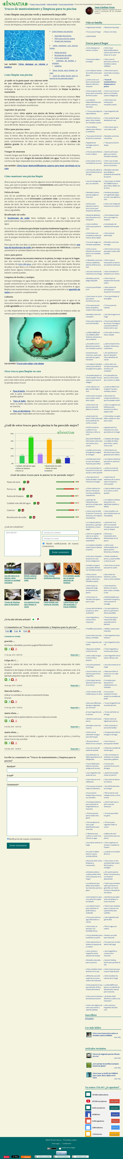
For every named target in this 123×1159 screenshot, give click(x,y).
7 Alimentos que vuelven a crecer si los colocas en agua (93, 836)
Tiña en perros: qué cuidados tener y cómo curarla (112, 795)
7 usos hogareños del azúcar (93, 643)
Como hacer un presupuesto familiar (111, 742)
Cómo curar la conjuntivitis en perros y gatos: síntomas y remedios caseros (94, 577)
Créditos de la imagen (68, 1147)
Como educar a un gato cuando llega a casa (93, 389)
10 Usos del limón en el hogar (111, 713)
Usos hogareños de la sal (112, 643)
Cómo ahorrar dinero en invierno (112, 780)
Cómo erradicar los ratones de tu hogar (111, 977)
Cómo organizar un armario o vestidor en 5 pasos (111, 844)
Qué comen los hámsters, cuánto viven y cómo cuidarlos (112, 576)
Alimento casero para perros (93, 720)
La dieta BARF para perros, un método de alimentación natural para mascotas (112, 988)
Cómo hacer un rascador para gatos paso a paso (93, 599)
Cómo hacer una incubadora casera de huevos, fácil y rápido (93, 235)
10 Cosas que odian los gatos (111, 814)
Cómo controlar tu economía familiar (111, 726)
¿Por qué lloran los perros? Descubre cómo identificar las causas (111, 356)
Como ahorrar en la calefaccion (93, 780)
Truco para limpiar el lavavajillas (111, 297)
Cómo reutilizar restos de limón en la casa (94, 970)
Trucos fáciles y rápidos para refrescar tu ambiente (93, 129)
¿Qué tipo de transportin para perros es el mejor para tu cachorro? (94, 503)
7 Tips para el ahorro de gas (111, 144)
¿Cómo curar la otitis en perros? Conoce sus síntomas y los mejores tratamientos (94, 514)
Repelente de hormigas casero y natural (92, 145)
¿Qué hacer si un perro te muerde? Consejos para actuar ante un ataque (111, 525)
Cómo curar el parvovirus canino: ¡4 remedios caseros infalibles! (111, 62)
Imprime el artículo (63, 1156)
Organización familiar (93, 27)
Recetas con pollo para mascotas (110, 936)
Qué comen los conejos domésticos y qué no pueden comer (112, 398)
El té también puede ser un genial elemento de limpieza (71, 579)
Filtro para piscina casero (65, 38)
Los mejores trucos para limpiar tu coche (31, 604)
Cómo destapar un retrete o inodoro (93, 49)
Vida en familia (52, 4)
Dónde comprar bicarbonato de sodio (30, 578)
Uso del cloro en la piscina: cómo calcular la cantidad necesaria (12, 579)
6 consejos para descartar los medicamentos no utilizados (110, 683)
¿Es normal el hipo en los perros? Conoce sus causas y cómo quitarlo (94, 470)
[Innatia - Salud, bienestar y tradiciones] (15, 3)
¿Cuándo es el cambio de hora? (112, 853)
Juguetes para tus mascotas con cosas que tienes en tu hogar (112, 429)
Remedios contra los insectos (93, 726)
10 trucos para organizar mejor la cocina (110, 824)
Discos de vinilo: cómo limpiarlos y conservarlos (94, 863)
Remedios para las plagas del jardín (92, 279)
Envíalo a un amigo (44, 1156)
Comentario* (13, 784)
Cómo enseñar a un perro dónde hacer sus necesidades (112, 513)
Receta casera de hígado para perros (110, 720)
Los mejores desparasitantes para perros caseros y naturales (93, 103)
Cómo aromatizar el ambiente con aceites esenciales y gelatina (111, 757)
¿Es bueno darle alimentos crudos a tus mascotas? (112, 998)
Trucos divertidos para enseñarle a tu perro (94, 936)
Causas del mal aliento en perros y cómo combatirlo (94, 610)
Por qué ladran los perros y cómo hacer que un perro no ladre (112, 377)
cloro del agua (24, 264)
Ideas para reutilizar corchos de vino (93, 650)
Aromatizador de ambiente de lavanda (111, 225)
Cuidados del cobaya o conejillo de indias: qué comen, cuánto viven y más (111, 442)
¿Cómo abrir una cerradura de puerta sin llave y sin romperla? (111, 367)
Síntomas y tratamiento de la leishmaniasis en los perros (111, 537)
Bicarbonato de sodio (63, 55)
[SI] (24, 482)
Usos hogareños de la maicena (112, 636)
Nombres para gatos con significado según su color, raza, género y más (112, 195)
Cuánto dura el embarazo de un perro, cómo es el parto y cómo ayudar (112, 480)
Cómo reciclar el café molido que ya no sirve (94, 693)
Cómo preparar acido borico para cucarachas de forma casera (94, 93)
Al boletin (89, 1018)
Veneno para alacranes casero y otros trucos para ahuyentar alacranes (93, 207)
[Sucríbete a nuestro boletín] (88, 1107)
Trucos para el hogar (66, 4)
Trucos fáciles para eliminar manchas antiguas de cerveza (93, 766)
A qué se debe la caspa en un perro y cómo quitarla (112, 490)
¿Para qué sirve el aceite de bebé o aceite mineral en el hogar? (94, 479)
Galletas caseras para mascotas (111, 630)
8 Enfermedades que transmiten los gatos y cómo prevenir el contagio (112, 600)
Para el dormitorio (21, 411)
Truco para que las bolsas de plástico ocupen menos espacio (94, 307)
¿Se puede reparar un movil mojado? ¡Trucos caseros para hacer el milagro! (94, 378)
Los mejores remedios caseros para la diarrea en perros (94, 547)
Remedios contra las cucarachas (111, 137)
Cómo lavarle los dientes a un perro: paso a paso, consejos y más (111, 589)
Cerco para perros (62, 58)
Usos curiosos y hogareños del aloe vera (110, 1007)
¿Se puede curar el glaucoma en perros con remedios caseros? (94, 346)
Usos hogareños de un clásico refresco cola (112, 656)
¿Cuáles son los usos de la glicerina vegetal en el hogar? (93, 452)
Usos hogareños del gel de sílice (111, 918)
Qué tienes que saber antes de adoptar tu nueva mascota (112, 899)
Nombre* (11, 766)
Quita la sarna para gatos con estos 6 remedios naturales (111, 154)
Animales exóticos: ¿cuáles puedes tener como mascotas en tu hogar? (93, 875)
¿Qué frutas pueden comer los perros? (111, 774)
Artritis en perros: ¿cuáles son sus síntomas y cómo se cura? (93, 430)
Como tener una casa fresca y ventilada (93, 636)
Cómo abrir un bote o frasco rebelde (112, 333)
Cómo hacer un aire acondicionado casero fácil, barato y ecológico (112, 864)
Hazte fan (115, 1114)
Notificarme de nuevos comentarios (25, 839)
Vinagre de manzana (63, 41)
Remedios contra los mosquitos (93, 315)
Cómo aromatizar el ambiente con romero (112, 272)
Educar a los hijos (110, 32)
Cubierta (58, 66)
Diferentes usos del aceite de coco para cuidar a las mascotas (93, 978)
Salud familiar (91, 36)
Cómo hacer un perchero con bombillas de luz (91, 928)
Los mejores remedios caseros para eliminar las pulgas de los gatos (94, 366)
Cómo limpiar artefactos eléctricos (52, 577)
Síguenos (115, 1121)
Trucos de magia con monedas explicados (93, 243)
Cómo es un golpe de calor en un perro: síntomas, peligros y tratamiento (93, 537)
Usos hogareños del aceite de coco (93, 774)
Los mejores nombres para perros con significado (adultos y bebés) (112, 503)
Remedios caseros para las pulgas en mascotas (92, 194)
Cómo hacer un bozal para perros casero (112, 566)
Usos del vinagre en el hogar (112, 315)
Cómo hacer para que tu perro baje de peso (112, 970)
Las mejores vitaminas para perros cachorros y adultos (112, 461)
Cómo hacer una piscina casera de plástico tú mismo (92, 407)
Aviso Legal (55, 1144)
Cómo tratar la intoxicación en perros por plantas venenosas (112, 262)
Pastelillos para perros (94, 629)
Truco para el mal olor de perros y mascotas (94, 137)
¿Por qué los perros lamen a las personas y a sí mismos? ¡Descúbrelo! (112, 875)
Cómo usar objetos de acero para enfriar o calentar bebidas (94, 1007)
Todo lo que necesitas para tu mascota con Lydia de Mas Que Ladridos (112, 909)
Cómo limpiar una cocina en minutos (51, 603)
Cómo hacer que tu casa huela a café (111, 128)
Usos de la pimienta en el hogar (93, 666)
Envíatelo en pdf (81, 1156)
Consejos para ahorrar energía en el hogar (112, 733)
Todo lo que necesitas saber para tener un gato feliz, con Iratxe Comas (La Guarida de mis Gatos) (112, 888)
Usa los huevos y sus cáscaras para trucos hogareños (93, 673)
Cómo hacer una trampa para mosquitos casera (110, 102)
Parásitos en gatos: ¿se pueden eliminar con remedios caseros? (94, 567)
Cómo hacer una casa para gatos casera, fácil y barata (112, 251)
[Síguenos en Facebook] (88, 1114)
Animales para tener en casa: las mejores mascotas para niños (93, 461)
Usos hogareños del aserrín (111, 112)
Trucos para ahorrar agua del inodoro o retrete (93, 919)
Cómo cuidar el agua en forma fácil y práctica (93, 657)
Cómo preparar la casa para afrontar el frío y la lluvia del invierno (94, 987)
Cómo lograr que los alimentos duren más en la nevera (93, 682)
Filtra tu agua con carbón (110, 927)
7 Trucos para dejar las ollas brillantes (94, 112)
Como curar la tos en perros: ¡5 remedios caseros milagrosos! (111, 93)
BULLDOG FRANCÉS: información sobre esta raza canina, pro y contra (94, 442)
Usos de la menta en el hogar (112, 666)
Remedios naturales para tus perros (93, 961)
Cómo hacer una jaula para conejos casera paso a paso (94, 398)
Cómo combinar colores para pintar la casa (93, 226)
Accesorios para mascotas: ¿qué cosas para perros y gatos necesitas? (93, 356)
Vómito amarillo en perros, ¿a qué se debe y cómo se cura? (112, 558)
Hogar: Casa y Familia (37, 4)
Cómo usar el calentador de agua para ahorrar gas (93, 734)
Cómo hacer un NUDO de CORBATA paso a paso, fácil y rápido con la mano (112, 184)
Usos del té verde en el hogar (94, 843)
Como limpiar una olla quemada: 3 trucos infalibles (70, 604)
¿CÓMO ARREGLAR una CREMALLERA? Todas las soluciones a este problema (94, 335)
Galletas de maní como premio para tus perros (112, 836)
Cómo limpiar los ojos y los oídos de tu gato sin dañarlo (94, 899)
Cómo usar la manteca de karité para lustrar (94, 997)
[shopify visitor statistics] (61, 1152)
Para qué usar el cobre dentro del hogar (112, 943)
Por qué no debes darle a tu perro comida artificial (92, 854)
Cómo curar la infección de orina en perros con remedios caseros (93, 252)
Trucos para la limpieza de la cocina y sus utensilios (94, 795)
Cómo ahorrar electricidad (109, 234)
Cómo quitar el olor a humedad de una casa (94, 162)
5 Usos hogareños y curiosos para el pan (111, 650)
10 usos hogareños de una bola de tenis (112, 704)
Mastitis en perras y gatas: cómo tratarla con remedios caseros (93, 120)
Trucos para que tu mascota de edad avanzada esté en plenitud (111, 620)
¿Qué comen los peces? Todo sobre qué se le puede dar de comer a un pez (94, 419)
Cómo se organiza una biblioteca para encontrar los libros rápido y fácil (112, 408)
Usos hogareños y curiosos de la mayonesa (92, 619)
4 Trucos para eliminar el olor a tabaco (94, 153)
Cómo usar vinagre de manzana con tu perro (112, 205)
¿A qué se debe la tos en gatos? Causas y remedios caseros (111, 389)
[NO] (28, 482)
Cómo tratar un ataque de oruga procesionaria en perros (92, 589)
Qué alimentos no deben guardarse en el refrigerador (94, 757)
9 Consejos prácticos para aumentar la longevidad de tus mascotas (93, 805)
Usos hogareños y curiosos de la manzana (110, 953)
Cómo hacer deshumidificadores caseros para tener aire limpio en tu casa (112, 51)
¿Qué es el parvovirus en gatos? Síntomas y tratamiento (112, 346)
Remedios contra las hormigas (111, 243)
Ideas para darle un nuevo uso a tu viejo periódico (111, 673)
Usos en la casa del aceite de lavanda (93, 749)
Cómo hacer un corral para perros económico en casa (94, 298)
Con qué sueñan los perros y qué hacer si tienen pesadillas (111, 610)
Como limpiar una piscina (62, 31)
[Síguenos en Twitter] (88, 1127)
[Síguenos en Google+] (88, 1121)
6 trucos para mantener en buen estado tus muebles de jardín (112, 695)
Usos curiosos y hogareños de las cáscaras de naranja (93, 953)
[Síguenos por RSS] (88, 1134)
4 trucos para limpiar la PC (93, 288)
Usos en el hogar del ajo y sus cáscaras (93, 182)
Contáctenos (67, 1144)
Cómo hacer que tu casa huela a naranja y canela (112, 72)
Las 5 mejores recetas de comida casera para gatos (94, 72)
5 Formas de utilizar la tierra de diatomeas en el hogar (94, 172)
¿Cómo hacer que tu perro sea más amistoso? (111, 804)
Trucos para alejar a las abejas (30, 363)
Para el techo (19, 391)
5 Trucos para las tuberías (110, 306)
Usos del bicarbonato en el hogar (112, 787)
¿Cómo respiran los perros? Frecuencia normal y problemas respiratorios (93, 491)
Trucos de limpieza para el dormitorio (12, 603)
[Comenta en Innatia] (88, 1094)
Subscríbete (114, 1101)
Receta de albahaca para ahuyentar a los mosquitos (93, 217)
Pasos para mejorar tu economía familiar (94, 322)
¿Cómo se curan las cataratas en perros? (111, 469)
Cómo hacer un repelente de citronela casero (112, 280)
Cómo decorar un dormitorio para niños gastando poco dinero (112, 452)
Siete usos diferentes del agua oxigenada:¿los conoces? (93, 705)
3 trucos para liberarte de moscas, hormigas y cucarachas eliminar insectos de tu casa (112, 324)
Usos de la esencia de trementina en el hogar (94, 272)
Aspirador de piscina (63, 36)
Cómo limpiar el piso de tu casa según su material (111, 217)
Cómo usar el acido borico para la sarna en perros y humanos (112, 163)
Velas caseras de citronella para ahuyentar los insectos (112, 289)
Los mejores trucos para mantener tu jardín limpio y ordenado (93, 909)
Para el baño (19, 401)
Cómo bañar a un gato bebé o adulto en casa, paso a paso (112, 418)
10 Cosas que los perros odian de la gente (92, 815)
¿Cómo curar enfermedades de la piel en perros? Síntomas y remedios (111, 548)
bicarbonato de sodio (19, 218)
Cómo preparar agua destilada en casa (111, 119)
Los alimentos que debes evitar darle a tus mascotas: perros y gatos (94, 886)
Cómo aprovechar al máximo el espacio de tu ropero (93, 944)
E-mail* (10, 775)
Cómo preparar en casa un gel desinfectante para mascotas (92, 825)
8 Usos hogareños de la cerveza (93, 713)
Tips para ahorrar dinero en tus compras (94, 742)
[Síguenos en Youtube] (88, 1101)
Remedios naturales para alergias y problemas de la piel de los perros (112, 173)
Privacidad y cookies (70, 1140)
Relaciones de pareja (111, 27)
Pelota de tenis (60, 52)
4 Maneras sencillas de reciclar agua (112, 749)
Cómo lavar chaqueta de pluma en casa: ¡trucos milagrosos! (94, 558)
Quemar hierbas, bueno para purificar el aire (112, 962)
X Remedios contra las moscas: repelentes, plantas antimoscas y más (94, 263)
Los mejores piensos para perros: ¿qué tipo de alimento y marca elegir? (94, 525)
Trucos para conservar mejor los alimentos (94, 787)
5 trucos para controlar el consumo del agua (111, 766)
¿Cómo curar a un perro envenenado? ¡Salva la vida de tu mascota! (93, 83)
